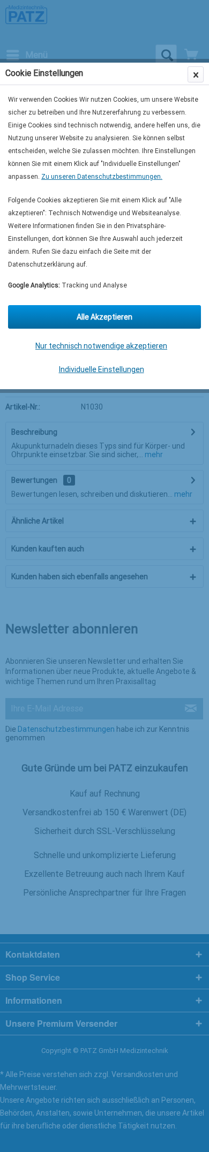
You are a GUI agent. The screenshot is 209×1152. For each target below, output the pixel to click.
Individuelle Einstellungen (101, 369)
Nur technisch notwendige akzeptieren (101, 346)
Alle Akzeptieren (104, 317)
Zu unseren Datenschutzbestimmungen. (101, 176)
